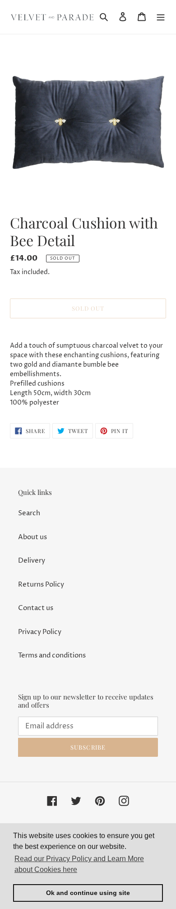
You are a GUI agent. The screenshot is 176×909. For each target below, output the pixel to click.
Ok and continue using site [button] (88, 892)
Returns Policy (41, 584)
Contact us (35, 608)
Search (29, 513)
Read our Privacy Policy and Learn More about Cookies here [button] (79, 864)
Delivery (31, 560)
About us (32, 537)
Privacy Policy (39, 632)
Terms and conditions (52, 655)
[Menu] (160, 17)
